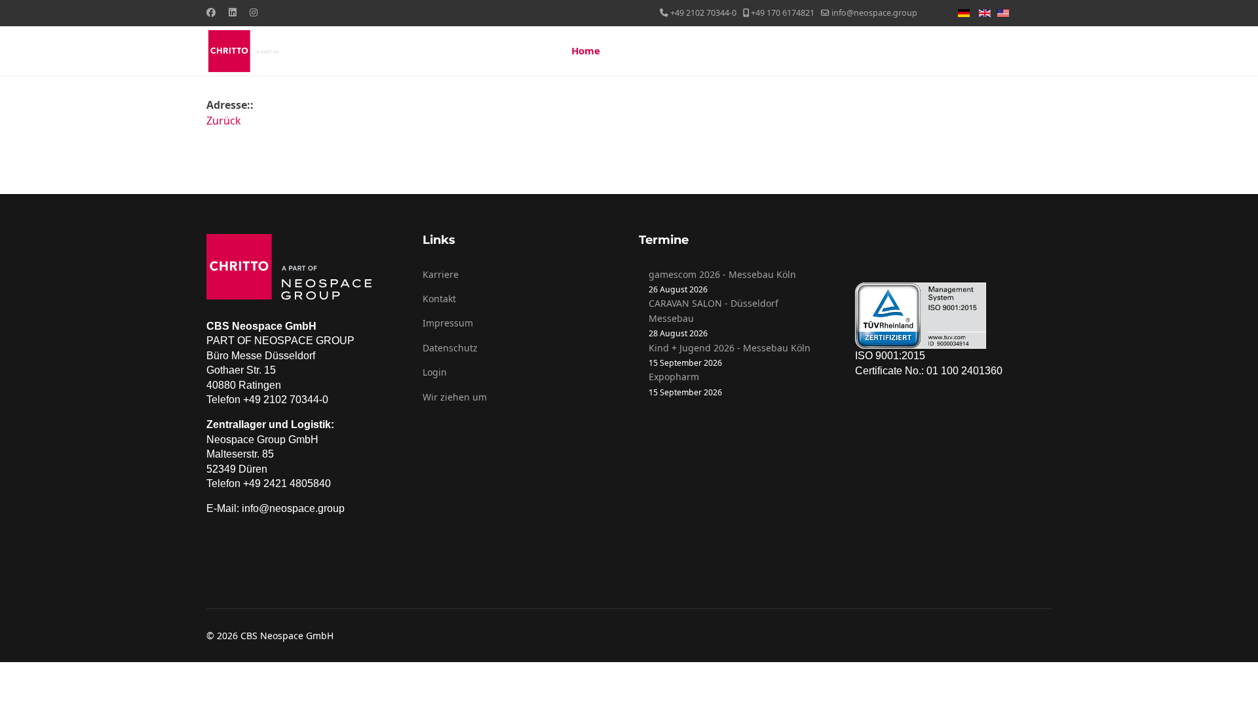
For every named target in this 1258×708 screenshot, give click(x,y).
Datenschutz (450, 348)
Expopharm (674, 376)
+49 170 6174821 (782, 12)
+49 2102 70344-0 (703, 12)
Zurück (223, 120)
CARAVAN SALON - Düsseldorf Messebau (713, 310)
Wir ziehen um (455, 397)
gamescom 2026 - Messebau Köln (722, 274)
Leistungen (717, 50)
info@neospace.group (874, 12)
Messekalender (896, 50)
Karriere (441, 274)
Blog (960, 50)
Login (435, 372)
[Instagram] (253, 12)
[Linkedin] (233, 12)
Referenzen (802, 50)
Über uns (638, 50)
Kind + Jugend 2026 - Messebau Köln (729, 348)
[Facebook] (211, 12)
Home (585, 50)
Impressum (448, 323)
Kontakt (1020, 50)
